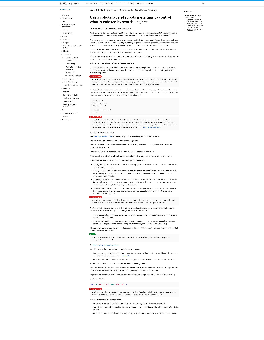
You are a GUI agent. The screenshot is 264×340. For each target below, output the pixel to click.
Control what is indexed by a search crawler (193, 16)
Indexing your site (71, 79)
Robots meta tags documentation (106, 245)
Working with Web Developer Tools (69, 105)
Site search (67, 54)
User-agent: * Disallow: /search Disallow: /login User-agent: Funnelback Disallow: (101, 106)
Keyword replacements (70, 113)
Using (64, 21)
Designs (66, 43)
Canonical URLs (71, 60)
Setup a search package (73, 76)
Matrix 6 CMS (65, 10)
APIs (63, 110)
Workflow (66, 88)
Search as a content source (74, 85)
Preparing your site (71, 57)
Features (65, 30)
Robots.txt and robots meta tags (73, 68)
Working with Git (69, 101)
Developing (66, 39)
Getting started (67, 18)
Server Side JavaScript (70, 95)
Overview (65, 15)
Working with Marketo (71, 98)
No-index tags (70, 64)
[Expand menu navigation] (60, 18)
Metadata (66, 51)
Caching (66, 92)
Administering (67, 33)
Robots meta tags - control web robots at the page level (195, 24)
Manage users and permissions (68, 26)
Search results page (71, 82)
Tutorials (65, 36)
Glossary (65, 116)
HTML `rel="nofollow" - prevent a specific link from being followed (194, 29)
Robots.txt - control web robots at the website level (194, 20)
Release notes (66, 119)
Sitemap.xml (70, 72)
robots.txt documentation (151, 127)
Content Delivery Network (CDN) (72, 47)
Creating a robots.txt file (102, 136)
